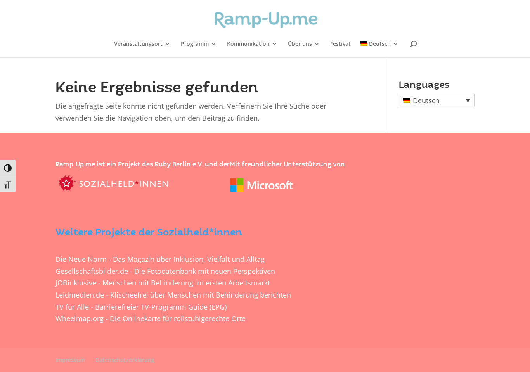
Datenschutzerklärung (124, 359)
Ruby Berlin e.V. (179, 164)
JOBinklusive (75, 282)
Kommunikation (248, 44)
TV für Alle (72, 306)
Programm (195, 44)
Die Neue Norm (81, 259)
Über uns (300, 44)
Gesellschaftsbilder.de (91, 271)
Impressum (70, 359)
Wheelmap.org (79, 318)
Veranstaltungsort (138, 44)
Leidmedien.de (79, 294)
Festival (340, 44)
